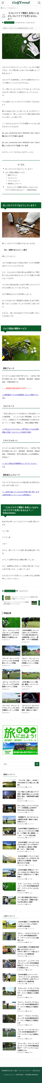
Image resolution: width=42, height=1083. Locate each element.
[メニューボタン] (3, 3)
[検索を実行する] (37, 764)
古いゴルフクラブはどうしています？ (19, 169)
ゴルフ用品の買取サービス (15, 172)
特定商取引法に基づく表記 (9, 1070)
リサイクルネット (14, 181)
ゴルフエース (12, 178)
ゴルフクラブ (23, 591)
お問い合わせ (36, 1070)
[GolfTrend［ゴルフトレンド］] (21, 3)
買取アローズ (12, 175)
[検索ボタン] (39, 3)
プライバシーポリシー (24, 1070)
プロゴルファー (9, 22)
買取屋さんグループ (14, 183)
